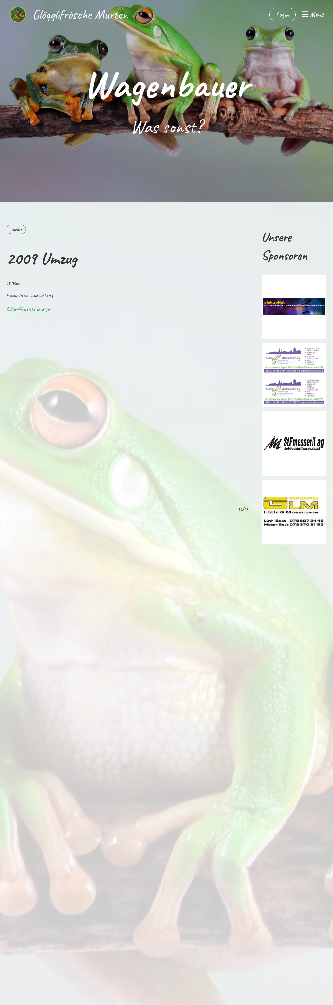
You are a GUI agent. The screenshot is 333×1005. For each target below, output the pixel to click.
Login (282, 14)
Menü (315, 14)
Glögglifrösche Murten (80, 15)
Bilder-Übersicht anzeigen (29, 309)
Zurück (16, 229)
